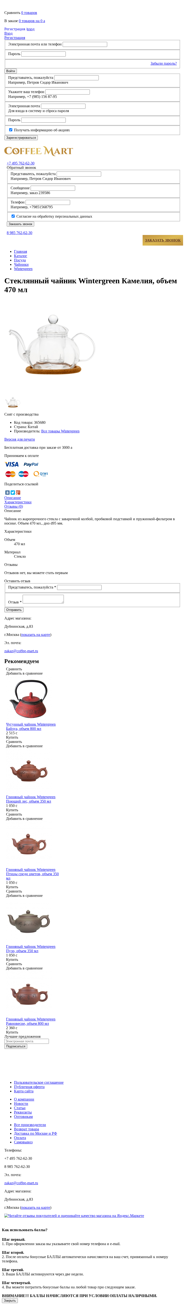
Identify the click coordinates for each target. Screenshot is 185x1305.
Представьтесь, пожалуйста (30, 78)
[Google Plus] (18, 492)
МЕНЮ (19, 240)
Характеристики (18, 502)
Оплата (20, 1138)
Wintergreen (23, 269)
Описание (12, 498)
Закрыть (10, 1300)
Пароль (14, 54)
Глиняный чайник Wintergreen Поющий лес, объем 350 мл (30, 799)
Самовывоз (23, 1142)
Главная (20, 251)
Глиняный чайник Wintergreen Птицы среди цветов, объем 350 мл (32, 874)
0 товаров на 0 (32, 21)
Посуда (20, 260)
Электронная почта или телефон (35, 44)
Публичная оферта (29, 1087)
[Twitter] (13, 492)
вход (19, 29)
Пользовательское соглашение (39, 1082)
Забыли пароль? (164, 63)
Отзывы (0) (13, 506)
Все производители (30, 1125)
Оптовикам (23, 1117)
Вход (8, 33)
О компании (24, 1099)
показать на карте (35, 635)
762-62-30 (20, 163)
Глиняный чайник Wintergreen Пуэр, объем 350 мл (30, 948)
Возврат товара (26, 1129)
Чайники (21, 264)
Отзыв (15, 602)
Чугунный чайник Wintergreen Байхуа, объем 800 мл (31, 726)
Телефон (18, 202)
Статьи (20, 1108)
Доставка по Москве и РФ (35, 1133)
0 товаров (29, 13)
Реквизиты (23, 1112)
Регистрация (14, 38)
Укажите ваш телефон (26, 92)
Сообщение (20, 188)
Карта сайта (23, 1091)
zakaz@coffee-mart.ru (21, 651)
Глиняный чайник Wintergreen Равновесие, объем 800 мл (30, 1021)
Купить (12, 737)
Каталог (20, 256)
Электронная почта (24, 106)
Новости (21, 1104)
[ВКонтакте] (7, 492)
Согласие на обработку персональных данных (53, 216)
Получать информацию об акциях (41, 130)
